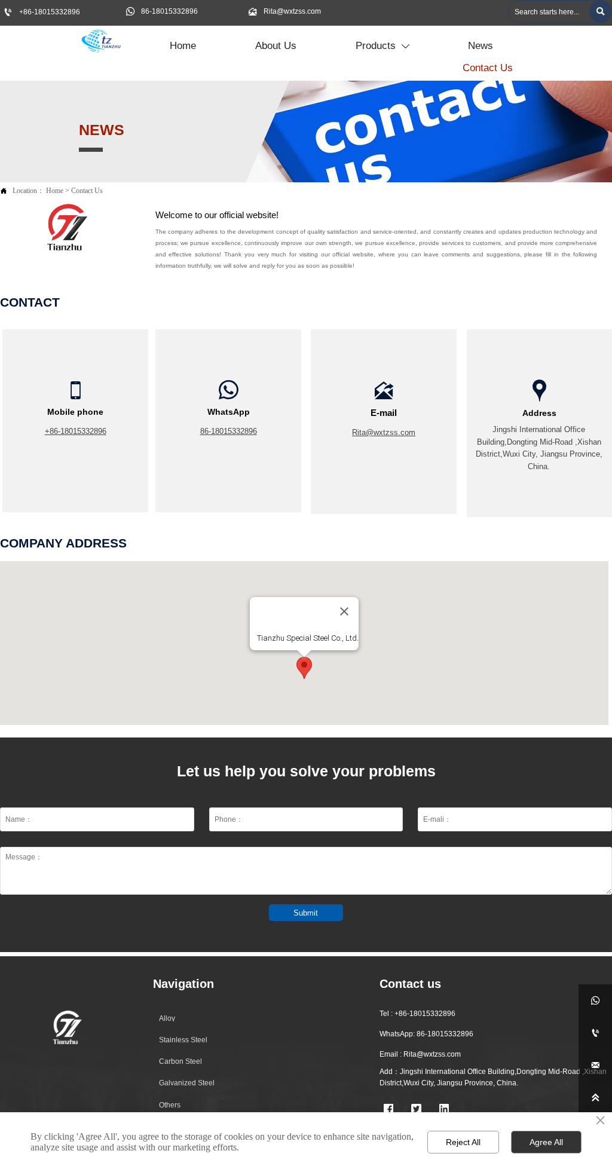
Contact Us (87, 191)
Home (54, 191)
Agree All (546, 1142)
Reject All (463, 1142)
